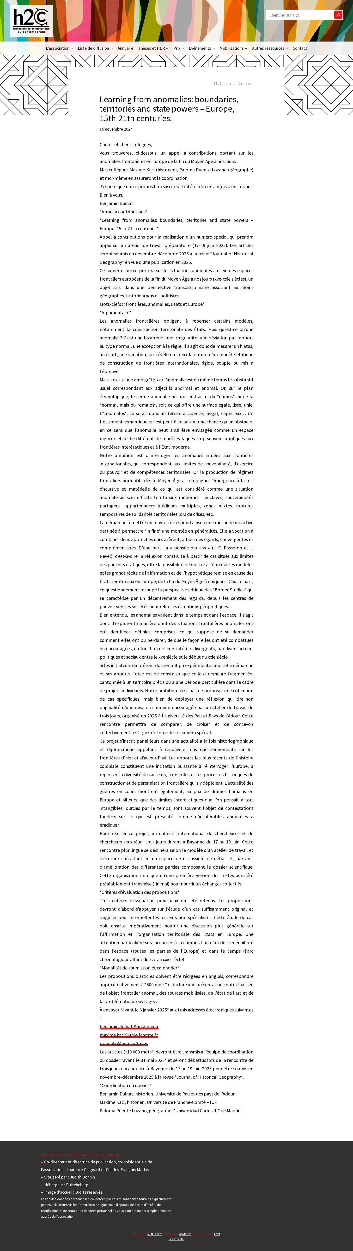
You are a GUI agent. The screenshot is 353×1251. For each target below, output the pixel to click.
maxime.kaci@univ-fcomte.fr (129, 1035)
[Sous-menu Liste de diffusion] (111, 48)
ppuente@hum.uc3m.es (124, 1043)
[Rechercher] (338, 15)
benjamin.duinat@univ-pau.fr (129, 1026)
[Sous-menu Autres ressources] (286, 48)
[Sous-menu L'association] (71, 48)
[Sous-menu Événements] (213, 48)
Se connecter (176, 1239)
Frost (217, 1234)
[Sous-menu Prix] (182, 48)
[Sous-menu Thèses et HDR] (167, 48)
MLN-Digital (154, 1234)
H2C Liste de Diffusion (233, 83)
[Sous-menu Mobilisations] (246, 48)
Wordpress (185, 1234)
